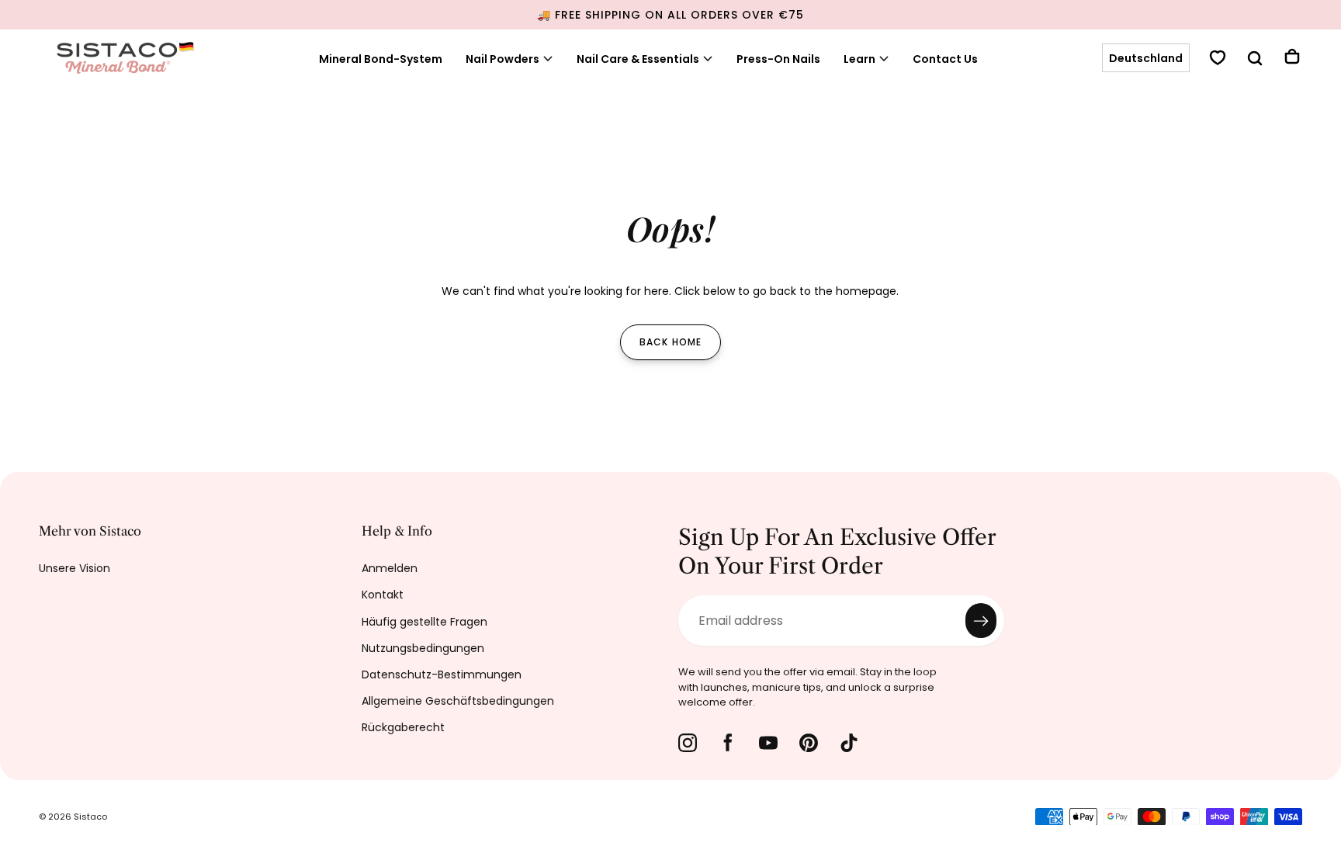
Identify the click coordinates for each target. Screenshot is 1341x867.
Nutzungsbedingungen (423, 648)
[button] (1146, 59)
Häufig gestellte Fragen (424, 622)
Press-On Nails (778, 59)
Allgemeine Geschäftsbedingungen (458, 701)
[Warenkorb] (1292, 58)
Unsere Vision (74, 568)
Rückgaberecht (403, 727)
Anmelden (390, 568)
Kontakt (383, 595)
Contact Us (945, 59)
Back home (670, 342)
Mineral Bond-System (380, 59)
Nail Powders (502, 59)
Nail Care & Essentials (638, 59)
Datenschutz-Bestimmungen (442, 674)
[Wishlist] (1217, 59)
